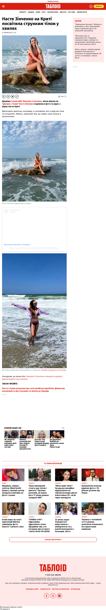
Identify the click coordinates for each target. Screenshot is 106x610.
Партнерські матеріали (60, 589)
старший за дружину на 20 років (53, 370)
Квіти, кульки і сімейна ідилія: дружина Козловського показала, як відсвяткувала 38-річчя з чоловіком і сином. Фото (88, 53)
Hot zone (71, 12)
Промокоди (75, 589)
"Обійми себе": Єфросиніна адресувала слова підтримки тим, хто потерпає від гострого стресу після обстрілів (39, 525)
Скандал (31, 12)
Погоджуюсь (5, 609)
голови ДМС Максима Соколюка (26, 101)
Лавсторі (63, 12)
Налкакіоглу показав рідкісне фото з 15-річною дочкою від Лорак (91, 489)
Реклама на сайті (32, 589)
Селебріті (22, 12)
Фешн (38, 12)
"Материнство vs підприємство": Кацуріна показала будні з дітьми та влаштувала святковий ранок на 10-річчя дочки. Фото (88, 40)
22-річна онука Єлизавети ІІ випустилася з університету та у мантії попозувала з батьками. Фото (64, 525)
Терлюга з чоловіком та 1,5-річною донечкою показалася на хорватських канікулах (92, 524)
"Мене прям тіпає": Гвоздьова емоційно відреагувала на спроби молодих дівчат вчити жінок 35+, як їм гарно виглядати (66, 492)
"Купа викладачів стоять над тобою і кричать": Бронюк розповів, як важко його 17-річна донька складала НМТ (39, 492)
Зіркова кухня (52, 12)
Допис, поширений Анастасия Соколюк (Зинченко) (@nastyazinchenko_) (34, 248)
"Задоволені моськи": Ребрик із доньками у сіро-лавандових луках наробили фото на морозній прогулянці (88, 27)
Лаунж (78, 21)
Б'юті (44, 12)
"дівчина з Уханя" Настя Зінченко (18, 104)
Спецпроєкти (82, 12)
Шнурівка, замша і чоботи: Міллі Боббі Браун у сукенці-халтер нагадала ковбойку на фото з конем (13, 490)
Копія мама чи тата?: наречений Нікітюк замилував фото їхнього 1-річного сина (12, 523)
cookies (19, 607)
